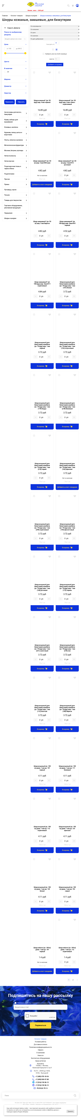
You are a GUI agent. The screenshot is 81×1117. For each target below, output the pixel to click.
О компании (40, 1053)
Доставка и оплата (40, 1044)
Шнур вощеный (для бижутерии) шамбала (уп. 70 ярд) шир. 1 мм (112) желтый (42, 708)
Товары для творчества (13, 200)
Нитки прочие (9, 161)
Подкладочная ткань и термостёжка (12, 167)
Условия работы (40, 1042)
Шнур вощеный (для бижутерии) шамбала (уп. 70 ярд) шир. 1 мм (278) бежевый (67, 406)
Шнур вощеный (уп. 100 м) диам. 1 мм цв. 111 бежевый (67, 768)
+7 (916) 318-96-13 (42, 1082)
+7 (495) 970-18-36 (42, 1076)
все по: (52, 59)
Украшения (8, 213)
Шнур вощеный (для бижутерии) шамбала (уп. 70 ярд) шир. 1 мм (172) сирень (67, 587)
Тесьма (7, 195)
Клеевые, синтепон (11, 127)
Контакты (40, 1064)
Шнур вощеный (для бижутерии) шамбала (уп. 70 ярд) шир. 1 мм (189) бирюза (67, 708)
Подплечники (9, 174)
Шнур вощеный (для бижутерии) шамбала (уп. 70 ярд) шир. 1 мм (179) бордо (42, 406)
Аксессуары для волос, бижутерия (12, 113)
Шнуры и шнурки (10, 218)
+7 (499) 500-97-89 (42, 1079)
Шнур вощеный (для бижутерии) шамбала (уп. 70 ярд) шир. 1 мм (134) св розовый (67, 345)
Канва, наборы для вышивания (11, 121)
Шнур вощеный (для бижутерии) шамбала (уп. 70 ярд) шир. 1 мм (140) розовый (42, 587)
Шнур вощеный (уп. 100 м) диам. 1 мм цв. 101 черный (42, 768)
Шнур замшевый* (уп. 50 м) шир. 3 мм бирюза (42, 222)
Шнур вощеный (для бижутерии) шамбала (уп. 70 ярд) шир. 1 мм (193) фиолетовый (67, 527)
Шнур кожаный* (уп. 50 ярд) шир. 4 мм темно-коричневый (67, 102)
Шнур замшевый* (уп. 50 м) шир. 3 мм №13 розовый (67, 163)
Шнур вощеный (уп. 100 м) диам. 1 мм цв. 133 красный (67, 828)
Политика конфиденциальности (40, 1047)
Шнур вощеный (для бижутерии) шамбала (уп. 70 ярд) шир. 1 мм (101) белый (67, 285)
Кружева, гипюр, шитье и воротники (13, 134)
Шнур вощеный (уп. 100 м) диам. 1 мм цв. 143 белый (42, 889)
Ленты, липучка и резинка (13, 140)
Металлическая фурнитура (14, 145)
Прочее (7, 179)
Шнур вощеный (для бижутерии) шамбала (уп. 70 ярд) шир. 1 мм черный (42, 345)
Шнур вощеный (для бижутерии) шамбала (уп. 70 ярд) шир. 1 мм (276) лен (67, 648)
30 (56, 43)
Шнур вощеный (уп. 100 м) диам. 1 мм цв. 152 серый (67, 889)
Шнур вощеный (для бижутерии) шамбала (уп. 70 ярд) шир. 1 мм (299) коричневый (42, 527)
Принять (71, 1111)
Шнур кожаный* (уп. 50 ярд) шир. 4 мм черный (42, 101)
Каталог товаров (40, 1039)
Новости (40, 1055)
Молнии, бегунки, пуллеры (13, 150)
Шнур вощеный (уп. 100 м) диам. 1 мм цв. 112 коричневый (42, 828)
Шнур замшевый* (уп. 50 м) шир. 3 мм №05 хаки (42, 162)
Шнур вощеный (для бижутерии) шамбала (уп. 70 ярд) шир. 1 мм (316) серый (42, 466)
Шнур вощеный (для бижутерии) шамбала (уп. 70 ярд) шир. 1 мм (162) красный (67, 466)
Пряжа (6, 184)
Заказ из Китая (40, 1061)
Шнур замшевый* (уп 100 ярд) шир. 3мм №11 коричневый (42, 284)
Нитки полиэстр (10, 156)
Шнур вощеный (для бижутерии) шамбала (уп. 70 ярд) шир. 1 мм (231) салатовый (42, 648)
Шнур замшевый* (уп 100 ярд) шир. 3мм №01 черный (67, 223)
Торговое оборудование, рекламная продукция (13, 207)
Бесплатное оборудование (40, 1058)
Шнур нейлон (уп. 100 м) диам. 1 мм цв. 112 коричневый (67, 949)
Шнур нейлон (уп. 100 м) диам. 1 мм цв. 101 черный (42, 949)
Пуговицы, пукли (10, 190)
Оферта (40, 1050)
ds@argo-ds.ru (42, 1088)
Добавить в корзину (55, 64)
